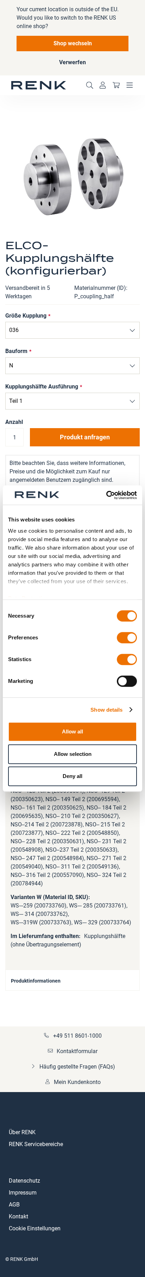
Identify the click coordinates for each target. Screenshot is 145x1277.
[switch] (127, 638)
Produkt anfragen (85, 437)
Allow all (72, 731)
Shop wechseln (72, 43)
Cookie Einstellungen (35, 1228)
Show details (106, 710)
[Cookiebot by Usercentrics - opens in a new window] (106, 495)
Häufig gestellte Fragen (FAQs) (77, 1066)
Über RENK (22, 1132)
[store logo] (38, 85)
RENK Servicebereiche (36, 1144)
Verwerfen (72, 62)
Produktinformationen (36, 981)
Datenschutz (24, 1180)
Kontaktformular (77, 1051)
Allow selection (73, 754)
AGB (14, 1204)
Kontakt (18, 1216)
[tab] (72, 980)
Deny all (72, 776)
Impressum (23, 1192)
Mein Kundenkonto (77, 1082)
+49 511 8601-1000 (77, 1035)
